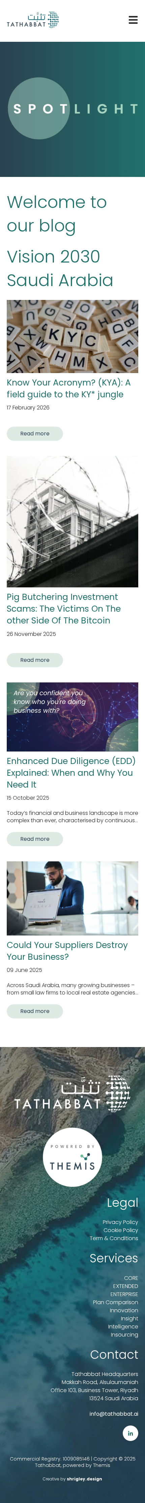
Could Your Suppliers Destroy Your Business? (67, 951)
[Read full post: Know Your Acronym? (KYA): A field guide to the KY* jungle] (72, 336)
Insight (129, 1318)
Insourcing (124, 1335)
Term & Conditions (114, 1238)
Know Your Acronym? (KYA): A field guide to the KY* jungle (69, 388)
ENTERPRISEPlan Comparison (115, 1298)
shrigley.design (84, 1479)
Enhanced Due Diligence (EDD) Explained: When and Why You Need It (71, 773)
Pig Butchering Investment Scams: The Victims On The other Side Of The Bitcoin (64, 608)
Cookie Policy (121, 1230)
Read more (35, 433)
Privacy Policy (120, 1222)
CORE (131, 1278)
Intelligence (123, 1326)
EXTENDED (125, 1286)
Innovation (124, 1310)
